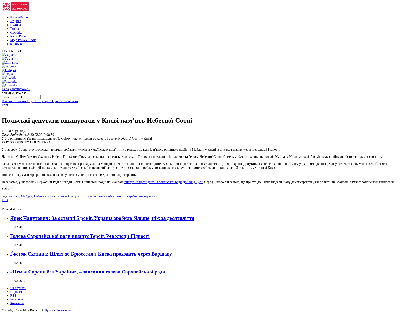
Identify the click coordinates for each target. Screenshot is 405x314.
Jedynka (15, 21)
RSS (13, 295)
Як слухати (18, 288)
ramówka (16, 44)
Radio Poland (19, 36)
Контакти (71, 101)
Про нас (58, 101)
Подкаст (16, 292)
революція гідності (111, 196)
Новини (20, 101)
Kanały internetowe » (16, 89)
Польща (90, 196)
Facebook (16, 299)
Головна (8, 101)
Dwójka (15, 25)
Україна (132, 196)
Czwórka (16, 32)
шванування (148, 196)
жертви (14, 196)
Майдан (26, 196)
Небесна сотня (44, 196)
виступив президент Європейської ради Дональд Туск (163, 182)
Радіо (31, 101)
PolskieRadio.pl (20, 17)
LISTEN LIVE (12, 51)
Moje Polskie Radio (23, 40)
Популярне (43, 101)
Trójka (14, 28)
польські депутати (70, 196)
